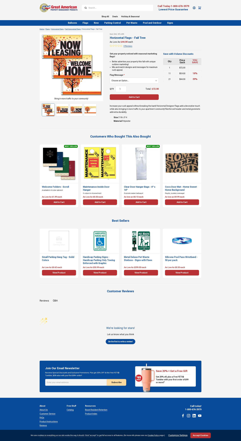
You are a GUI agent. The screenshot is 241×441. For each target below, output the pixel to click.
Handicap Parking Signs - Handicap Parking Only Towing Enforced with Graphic (99, 260)
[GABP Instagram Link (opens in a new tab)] (188, 415)
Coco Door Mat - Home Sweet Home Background (181, 188)
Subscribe (116, 382)
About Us (44, 410)
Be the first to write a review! (120, 341)
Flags (48, 29)
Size (116, 117)
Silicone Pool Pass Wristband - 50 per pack (181, 258)
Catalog (70, 410)
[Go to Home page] (58, 7)
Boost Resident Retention (96, 410)
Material (118, 121)
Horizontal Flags (57, 29)
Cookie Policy (153, 435)
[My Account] (194, 8)
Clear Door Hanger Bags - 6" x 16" (139, 188)
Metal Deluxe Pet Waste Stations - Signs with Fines (138, 258)
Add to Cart (134, 97)
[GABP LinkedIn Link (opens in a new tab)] (194, 415)
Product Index (91, 414)
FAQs (42, 418)
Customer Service (47, 414)
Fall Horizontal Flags (73, 29)
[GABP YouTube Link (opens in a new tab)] (199, 415)
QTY (112, 89)
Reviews (43, 425)
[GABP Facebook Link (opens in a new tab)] (183, 415)
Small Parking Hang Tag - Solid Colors (58, 258)
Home (42, 29)
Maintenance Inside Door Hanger (96, 188)
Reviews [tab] (44, 300)
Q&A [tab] (55, 300)
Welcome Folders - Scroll (55, 187)
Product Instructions (49, 421)
